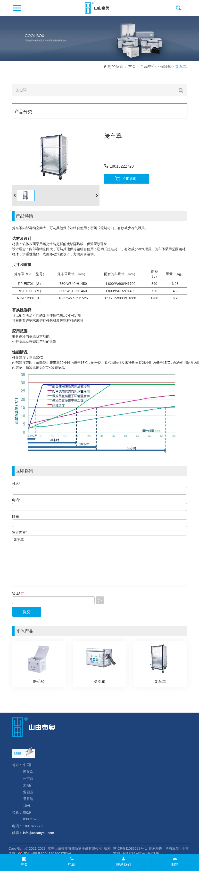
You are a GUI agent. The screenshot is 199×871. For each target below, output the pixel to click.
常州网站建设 (149, 853)
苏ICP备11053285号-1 (130, 848)
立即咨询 (129, 179)
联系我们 (123, 864)
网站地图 (156, 848)
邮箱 (175, 864)
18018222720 (122, 166)
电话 (71, 864)
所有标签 (172, 848)
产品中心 (148, 66)
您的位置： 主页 (122, 66)
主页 (24, 864)
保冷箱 (166, 66)
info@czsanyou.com (38, 833)
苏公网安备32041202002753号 (47, 853)
